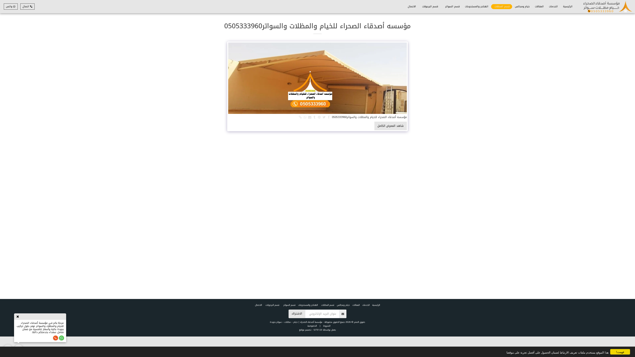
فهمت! (620, 352)
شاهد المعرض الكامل (391, 125)
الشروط (326, 326)
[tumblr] (314, 117)
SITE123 (318, 330)
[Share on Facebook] (329, 117)
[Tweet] (324, 117)
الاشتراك (297, 313)
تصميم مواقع (305, 330)
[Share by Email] (310, 117)
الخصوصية (312, 326)
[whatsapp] (305, 117)
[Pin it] (319, 117)
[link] (300, 117)
